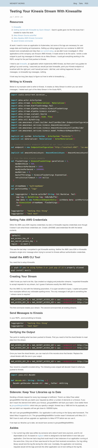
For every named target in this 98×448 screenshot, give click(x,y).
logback (41, 435)
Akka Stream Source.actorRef (25, 35)
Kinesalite (17, 27)
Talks (81, 3)
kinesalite (23, 63)
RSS (86, 3)
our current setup (47, 51)
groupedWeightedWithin (20, 405)
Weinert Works (17, 3)
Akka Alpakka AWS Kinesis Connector (28, 38)
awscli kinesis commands (23, 40)
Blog (75, 3)
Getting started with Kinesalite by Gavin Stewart (32, 29)
